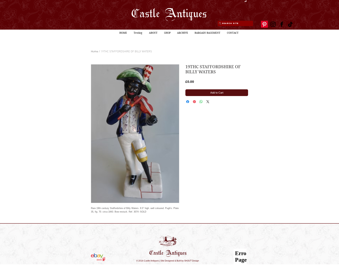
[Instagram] (273, 24)
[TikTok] (290, 24)
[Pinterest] (264, 24)
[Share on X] (208, 102)
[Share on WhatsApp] (201, 102)
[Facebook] (281, 24)
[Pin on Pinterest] (194, 102)
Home (94, 51)
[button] (246, 1)
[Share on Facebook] (188, 102)
